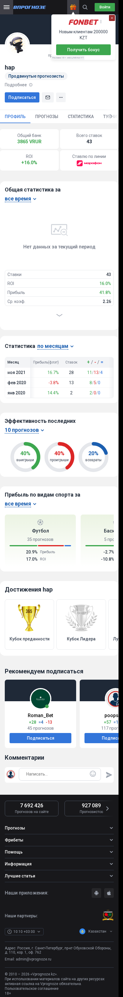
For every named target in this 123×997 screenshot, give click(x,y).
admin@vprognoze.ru (33, 959)
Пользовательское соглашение (32, 989)
